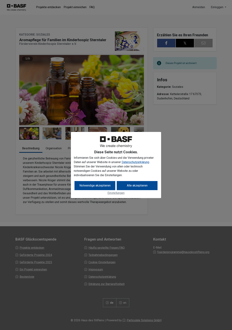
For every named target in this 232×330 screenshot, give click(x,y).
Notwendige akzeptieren (95, 185)
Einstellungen (116, 193)
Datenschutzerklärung (135, 162)
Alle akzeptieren (137, 185)
